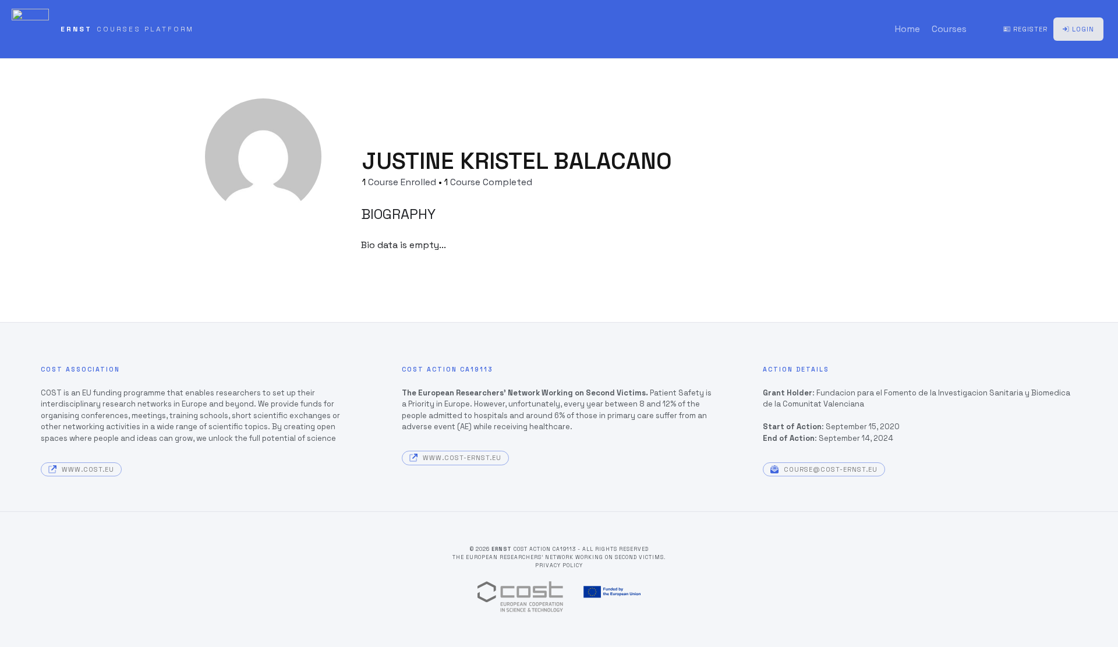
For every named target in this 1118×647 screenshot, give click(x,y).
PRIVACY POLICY (559, 565)
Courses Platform (145, 29)
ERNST (76, 29)
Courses (949, 29)
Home (907, 29)
